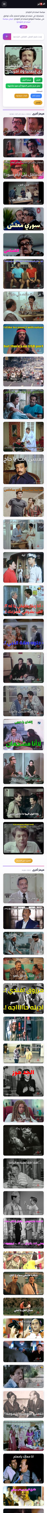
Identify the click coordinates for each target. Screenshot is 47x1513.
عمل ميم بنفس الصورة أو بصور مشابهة (24, 85)
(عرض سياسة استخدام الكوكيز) (16, 20)
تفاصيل (37, 102)
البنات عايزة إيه (21, 95)
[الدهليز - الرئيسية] (41, 4)
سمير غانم (36, 95)
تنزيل (38, 80)
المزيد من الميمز (23, 860)
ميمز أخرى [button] (26, 80)
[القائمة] (4, 4)
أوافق (23, 26)
